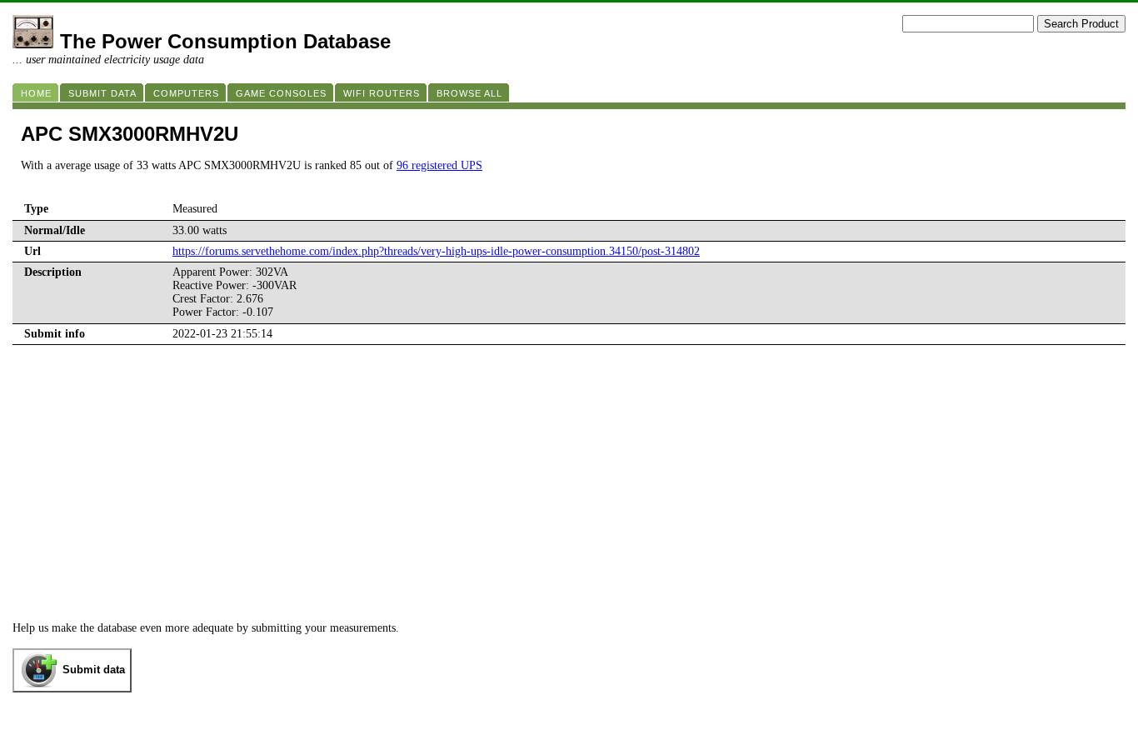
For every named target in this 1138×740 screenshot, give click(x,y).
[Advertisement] (569, 496)
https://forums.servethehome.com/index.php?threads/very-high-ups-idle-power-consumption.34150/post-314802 (436, 251)
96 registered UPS (439, 165)
